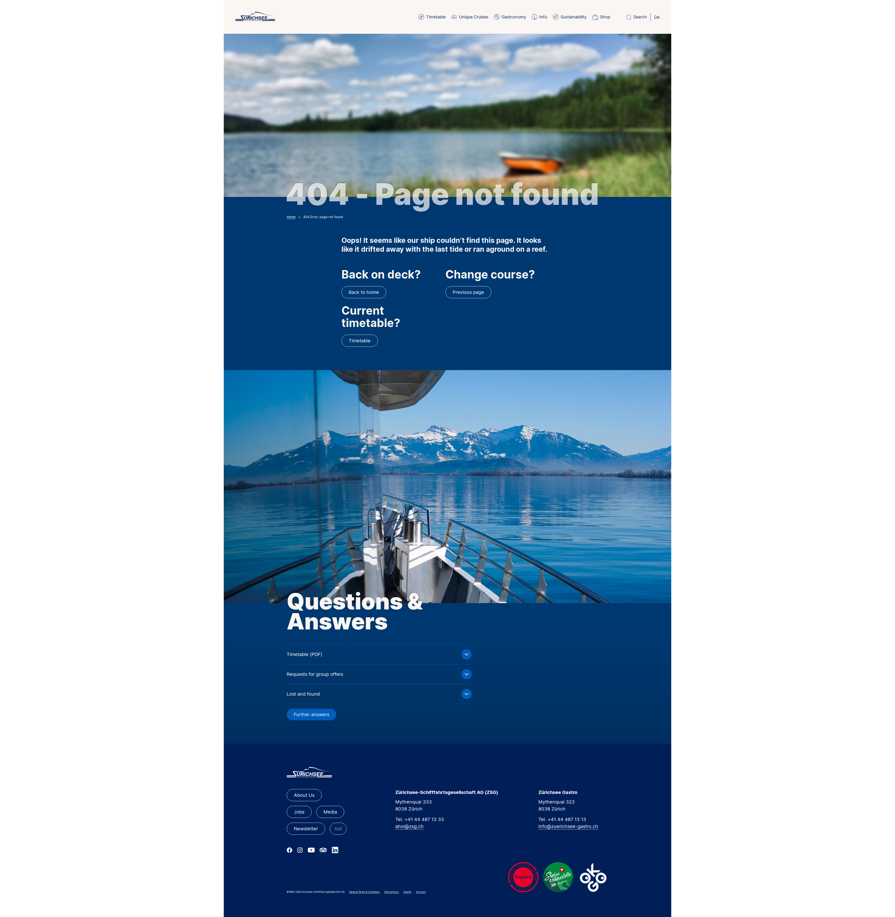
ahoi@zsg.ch (409, 826)
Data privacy (391, 891)
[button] (338, 829)
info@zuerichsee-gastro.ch (568, 826)
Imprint (407, 891)
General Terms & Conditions (364, 891)
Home (291, 217)
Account (421, 891)
